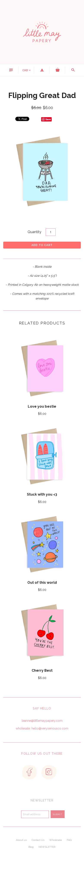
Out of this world (42, 582)
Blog (31, 846)
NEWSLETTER (47, 846)
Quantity (34, 232)
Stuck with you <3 (42, 494)
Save (48, 119)
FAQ (69, 840)
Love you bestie (42, 406)
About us (21, 840)
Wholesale (55, 840)
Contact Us (38, 840)
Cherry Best (42, 670)
